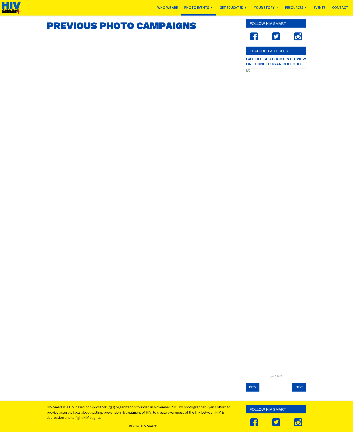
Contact (340, 7)
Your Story (264, 7)
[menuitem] (167, 8)
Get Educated (231, 7)
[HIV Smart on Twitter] (276, 36)
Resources (294, 7)
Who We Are (167, 7)
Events (320, 7)
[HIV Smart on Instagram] (298, 36)
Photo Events (196, 7)
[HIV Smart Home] (11, 7)
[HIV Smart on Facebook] (254, 36)
